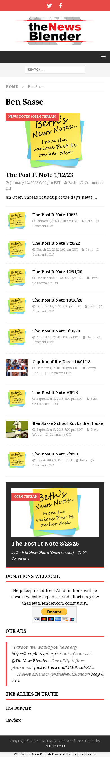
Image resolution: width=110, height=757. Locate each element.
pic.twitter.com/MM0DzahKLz (64, 667)
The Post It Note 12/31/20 (57, 271)
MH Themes (55, 746)
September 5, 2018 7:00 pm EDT (59, 430)
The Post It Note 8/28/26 (45, 543)
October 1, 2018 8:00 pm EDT (57, 368)
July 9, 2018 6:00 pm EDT (54, 460)
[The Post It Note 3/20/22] (17, 249)
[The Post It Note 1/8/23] (17, 220)
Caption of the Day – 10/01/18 (61, 361)
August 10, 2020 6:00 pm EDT (57, 337)
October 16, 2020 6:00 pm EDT (58, 306)
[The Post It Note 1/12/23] (55, 140)
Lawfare (13, 720)
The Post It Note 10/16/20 (57, 300)
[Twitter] (49, 5)
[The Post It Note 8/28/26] (55, 512)
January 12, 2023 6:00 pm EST (35, 182)
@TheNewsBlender (29, 660)
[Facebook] (60, 5)
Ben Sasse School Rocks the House (67, 423)
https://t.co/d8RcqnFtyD (34, 653)
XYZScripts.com (84, 754)
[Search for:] (55, 69)
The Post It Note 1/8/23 (55, 215)
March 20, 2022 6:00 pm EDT (57, 249)
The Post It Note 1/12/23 (39, 174)
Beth (72, 182)
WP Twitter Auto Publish (32, 754)
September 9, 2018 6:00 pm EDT (59, 399)
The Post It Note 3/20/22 (56, 243)
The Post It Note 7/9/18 (55, 454)
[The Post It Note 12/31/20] (17, 277)
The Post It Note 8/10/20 (56, 331)
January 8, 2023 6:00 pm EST (57, 221)
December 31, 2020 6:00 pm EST (59, 278)
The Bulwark (18, 708)
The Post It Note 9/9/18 (55, 392)
